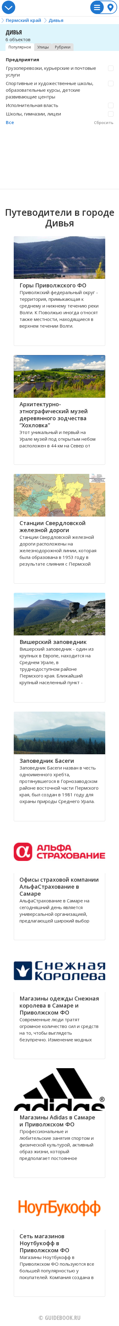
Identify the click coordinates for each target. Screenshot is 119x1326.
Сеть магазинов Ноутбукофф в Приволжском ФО (44, 1243)
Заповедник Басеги (47, 760)
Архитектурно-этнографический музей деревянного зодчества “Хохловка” (54, 414)
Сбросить (104, 122)
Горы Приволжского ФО (53, 285)
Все (10, 122)
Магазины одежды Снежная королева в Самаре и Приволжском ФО (59, 1005)
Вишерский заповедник (53, 641)
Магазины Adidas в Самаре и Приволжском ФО (57, 1121)
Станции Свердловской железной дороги (53, 526)
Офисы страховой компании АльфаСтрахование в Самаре (59, 886)
